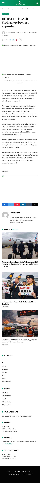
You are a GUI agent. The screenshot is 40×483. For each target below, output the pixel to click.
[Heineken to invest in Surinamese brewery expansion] (20, 56)
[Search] (37, 3)
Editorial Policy (6, 402)
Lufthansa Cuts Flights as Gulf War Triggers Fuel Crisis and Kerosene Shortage (19, 341)
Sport (4, 378)
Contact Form (6, 396)
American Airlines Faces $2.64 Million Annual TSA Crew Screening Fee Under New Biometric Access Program (20, 264)
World (4, 366)
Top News (5, 363)
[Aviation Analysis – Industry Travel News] (20, 3)
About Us (5, 392)
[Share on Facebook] (10, 39)
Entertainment (6, 381)
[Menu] (3, 3)
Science (4, 372)
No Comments (33, 32)
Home (4, 360)
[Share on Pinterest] (16, 39)
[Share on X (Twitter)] (13, 39)
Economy (6, 14)
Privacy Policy (6, 405)
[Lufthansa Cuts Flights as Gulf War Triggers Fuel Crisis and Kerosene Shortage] (20, 323)
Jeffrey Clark (11, 32)
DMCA (4, 399)
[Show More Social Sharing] (20, 39)
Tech (3, 375)
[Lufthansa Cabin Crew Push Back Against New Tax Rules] (20, 285)
